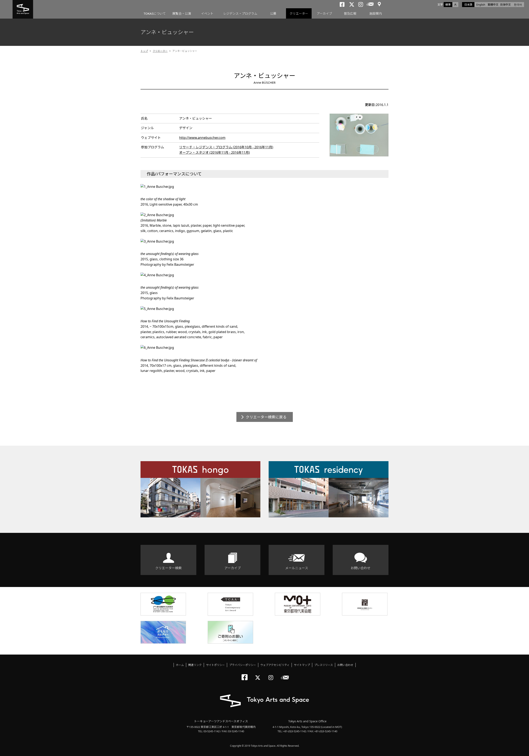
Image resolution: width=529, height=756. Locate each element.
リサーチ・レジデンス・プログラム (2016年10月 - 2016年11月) (226, 147)
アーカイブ (324, 13)
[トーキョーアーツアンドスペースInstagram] (272, 674)
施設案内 (375, 13)
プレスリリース (323, 665)
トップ (144, 51)
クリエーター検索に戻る (266, 416)
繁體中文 (493, 4)
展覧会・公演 (181, 13)
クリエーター (299, 13)
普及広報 (350, 13)
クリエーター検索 (168, 568)
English (480, 4)
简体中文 (505, 4)
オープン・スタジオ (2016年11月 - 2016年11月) (214, 152)
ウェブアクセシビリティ (275, 665)
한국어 (518, 4)
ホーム (180, 665)
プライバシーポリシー (242, 665)
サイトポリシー (215, 665)
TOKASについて (155, 13)
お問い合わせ (361, 568)
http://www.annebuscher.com (202, 137)
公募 (273, 13)
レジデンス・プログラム (240, 13)
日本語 (468, 4)
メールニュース (296, 568)
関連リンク (195, 665)
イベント (207, 13)
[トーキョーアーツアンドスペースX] (258, 674)
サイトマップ (302, 665)
